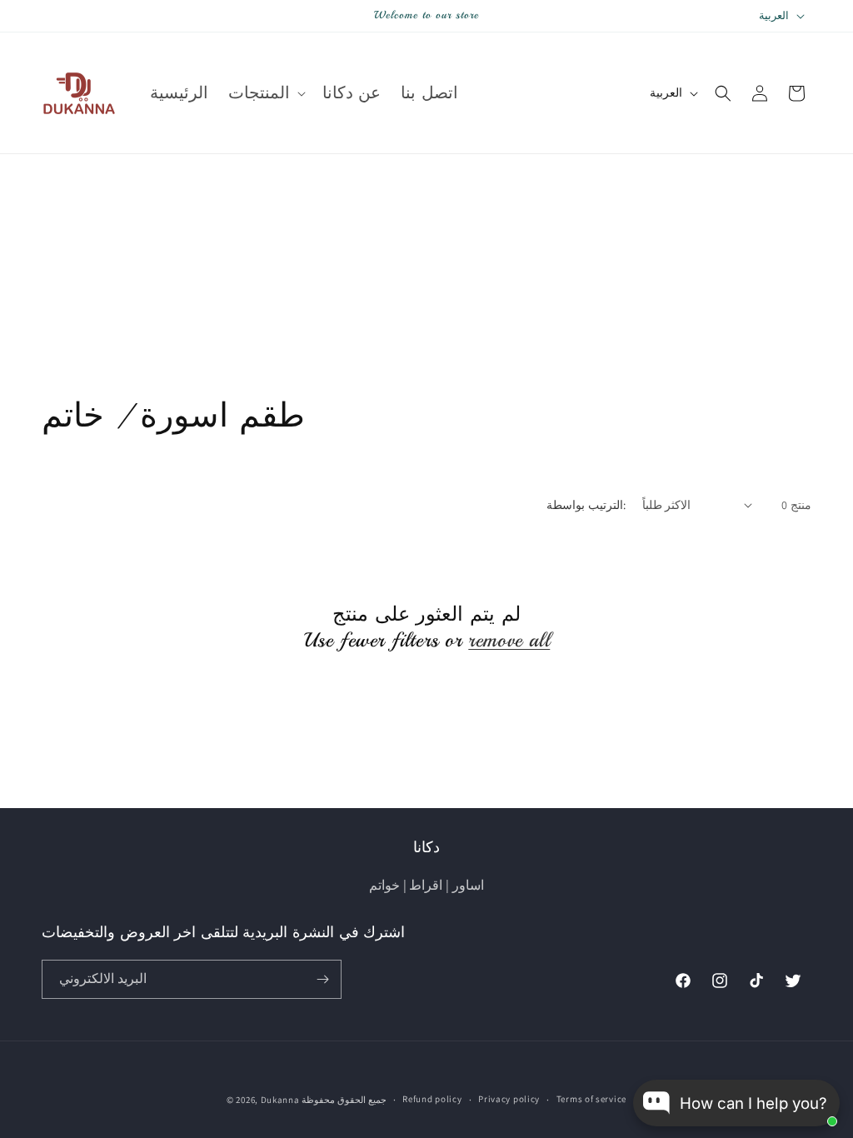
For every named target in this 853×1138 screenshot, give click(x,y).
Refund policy (431, 1099)
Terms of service (591, 1099)
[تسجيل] (322, 979)
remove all (509, 639)
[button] (265, 93)
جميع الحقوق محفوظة (344, 1100)
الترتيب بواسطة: (585, 504)
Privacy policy (509, 1099)
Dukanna (280, 1100)
